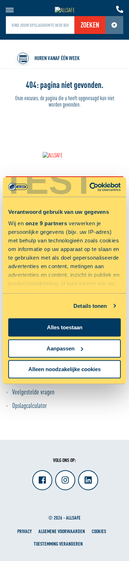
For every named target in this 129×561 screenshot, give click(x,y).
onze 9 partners (46, 223)
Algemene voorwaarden (61, 531)
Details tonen (90, 306)
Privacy (24, 531)
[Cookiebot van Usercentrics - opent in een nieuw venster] (91, 187)
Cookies (99, 531)
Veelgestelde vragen (33, 392)
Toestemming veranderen (58, 544)
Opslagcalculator (29, 405)
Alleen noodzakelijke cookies (64, 369)
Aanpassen (61, 348)
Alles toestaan (64, 327)
